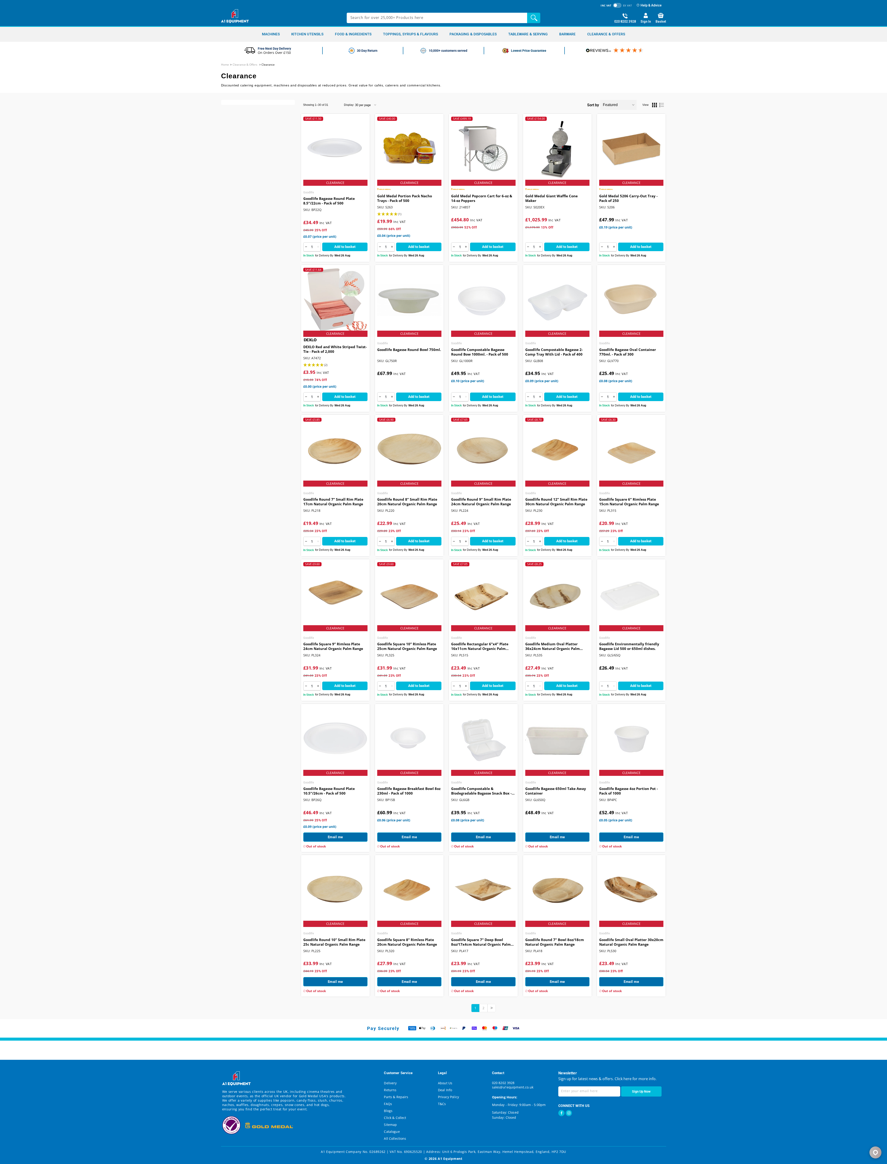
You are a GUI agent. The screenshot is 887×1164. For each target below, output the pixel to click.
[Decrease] (306, 247)
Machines (271, 34)
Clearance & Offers (606, 34)
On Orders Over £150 (274, 52)
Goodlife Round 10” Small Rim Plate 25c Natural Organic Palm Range (334, 942)
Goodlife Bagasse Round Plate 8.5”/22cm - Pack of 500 (329, 200)
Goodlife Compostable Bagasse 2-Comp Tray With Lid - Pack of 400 (554, 352)
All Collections (395, 1138)
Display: (349, 105)
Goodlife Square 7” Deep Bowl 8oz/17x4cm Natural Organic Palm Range (481, 942)
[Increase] (318, 247)
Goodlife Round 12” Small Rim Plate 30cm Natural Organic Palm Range (556, 501)
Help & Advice (651, 5)
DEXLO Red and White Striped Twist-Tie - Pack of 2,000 (335, 349)
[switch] (617, 5)
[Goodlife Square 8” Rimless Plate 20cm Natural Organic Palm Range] (409, 890)
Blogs (388, 1111)
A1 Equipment (450, 1158)
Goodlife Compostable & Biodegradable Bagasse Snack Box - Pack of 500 (481, 791)
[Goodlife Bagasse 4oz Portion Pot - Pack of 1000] (631, 739)
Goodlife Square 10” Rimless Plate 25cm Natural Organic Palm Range (407, 646)
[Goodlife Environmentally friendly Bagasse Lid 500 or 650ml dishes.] (631, 594)
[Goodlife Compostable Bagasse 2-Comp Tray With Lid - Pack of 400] (557, 300)
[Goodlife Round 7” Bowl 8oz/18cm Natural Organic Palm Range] (557, 890)
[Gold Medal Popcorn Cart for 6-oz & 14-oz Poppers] (483, 149)
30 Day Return (367, 50)
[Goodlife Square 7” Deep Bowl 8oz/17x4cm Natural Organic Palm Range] (483, 890)
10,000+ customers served (448, 50)
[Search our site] (534, 18)
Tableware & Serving (528, 34)
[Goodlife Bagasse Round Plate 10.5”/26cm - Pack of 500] (335, 739)
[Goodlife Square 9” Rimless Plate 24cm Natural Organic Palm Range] (335, 594)
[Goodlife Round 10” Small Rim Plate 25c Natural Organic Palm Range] (335, 890)
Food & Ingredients (353, 34)
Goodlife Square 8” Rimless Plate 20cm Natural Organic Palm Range (407, 942)
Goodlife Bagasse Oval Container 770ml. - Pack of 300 (627, 352)
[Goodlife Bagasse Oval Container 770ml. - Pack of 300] (631, 300)
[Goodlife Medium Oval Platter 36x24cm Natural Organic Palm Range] (557, 594)
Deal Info (445, 1090)
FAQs (388, 1104)
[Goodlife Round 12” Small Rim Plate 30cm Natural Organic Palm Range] (557, 450)
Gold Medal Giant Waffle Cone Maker (551, 198)
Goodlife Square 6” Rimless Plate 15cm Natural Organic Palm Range (629, 501)
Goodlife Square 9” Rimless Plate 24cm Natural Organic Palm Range (333, 646)
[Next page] (491, 1008)
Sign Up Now (641, 1091)
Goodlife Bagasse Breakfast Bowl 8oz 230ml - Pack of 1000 (408, 790)
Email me (335, 837)
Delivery (390, 1083)
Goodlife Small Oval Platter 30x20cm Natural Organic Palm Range (631, 942)
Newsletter (567, 1073)
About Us (445, 1083)
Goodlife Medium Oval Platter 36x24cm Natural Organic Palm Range (552, 647)
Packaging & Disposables (473, 34)
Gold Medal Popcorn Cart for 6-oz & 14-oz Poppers (481, 198)
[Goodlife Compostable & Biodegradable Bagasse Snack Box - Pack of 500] (483, 739)
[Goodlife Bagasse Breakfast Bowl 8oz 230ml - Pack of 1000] (409, 739)
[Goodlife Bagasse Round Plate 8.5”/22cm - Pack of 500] (335, 149)
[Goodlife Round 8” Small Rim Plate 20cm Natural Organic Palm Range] (409, 450)
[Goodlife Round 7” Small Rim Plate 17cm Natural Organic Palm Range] (335, 450)
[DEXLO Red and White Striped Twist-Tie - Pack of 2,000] (335, 300)
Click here (623, 1078)
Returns (390, 1090)
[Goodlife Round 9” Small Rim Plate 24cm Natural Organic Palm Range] (483, 450)
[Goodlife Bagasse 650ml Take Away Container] (557, 739)
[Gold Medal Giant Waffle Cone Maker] (557, 149)
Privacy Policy (448, 1097)
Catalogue (392, 1131)
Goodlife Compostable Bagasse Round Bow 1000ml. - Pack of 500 (479, 352)
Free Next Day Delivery (274, 48)
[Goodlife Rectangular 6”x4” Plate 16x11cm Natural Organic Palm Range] (483, 594)
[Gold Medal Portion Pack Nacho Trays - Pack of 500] (409, 149)
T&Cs (442, 1104)
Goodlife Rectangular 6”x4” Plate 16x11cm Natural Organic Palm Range (479, 647)
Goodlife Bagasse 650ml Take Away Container (555, 790)
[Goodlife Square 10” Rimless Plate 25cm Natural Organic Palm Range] (409, 594)
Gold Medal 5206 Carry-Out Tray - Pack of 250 (628, 198)
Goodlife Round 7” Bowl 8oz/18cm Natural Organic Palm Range (554, 942)
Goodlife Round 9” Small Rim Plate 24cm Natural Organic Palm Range (481, 501)
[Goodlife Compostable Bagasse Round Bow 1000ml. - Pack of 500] (483, 300)
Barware (567, 34)
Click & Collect (395, 1117)
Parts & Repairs (396, 1097)
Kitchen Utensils (307, 34)
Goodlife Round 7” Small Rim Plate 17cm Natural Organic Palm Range (333, 501)
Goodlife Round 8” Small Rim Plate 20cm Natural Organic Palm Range (407, 501)
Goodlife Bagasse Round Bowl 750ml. (409, 349)
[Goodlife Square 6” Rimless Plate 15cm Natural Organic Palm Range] (631, 450)
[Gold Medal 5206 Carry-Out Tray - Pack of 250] (631, 149)
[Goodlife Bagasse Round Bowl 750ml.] (409, 300)
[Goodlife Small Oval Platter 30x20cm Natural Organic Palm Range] (631, 890)
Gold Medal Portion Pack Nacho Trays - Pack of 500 (404, 198)
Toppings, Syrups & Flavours (410, 34)
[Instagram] (569, 1113)
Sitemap (390, 1124)
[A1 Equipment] (235, 16)
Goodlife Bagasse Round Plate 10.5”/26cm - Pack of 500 (329, 790)
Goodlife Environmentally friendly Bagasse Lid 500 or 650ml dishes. (629, 646)
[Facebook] (561, 1113)
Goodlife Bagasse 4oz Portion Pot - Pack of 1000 (628, 790)
